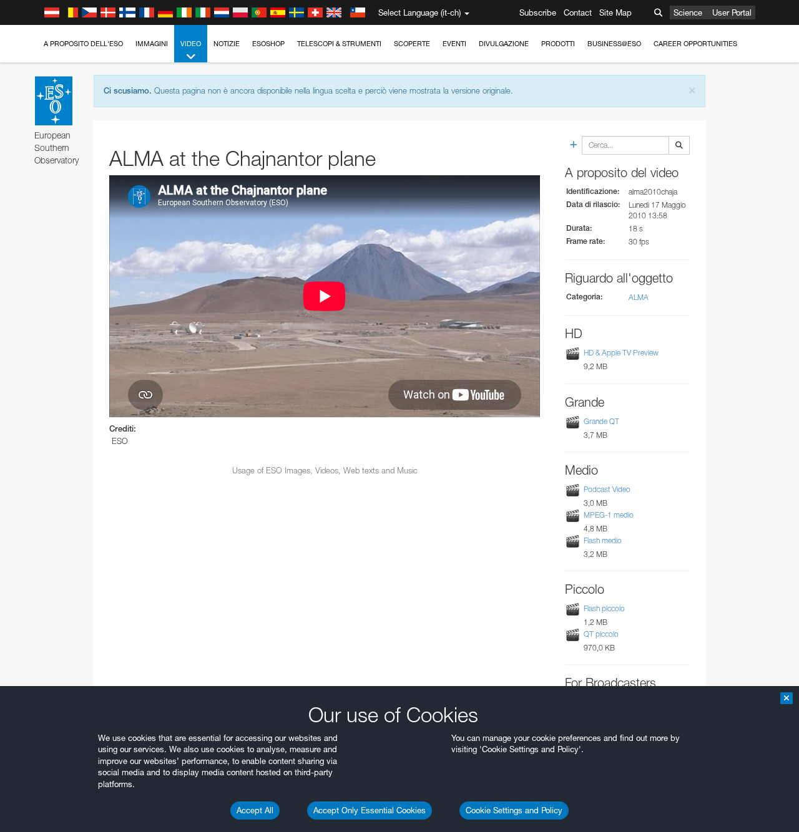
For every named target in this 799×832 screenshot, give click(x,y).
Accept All (255, 810)
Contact (578, 12)
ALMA (639, 297)
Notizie (226, 43)
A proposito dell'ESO (83, 43)
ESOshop (268, 43)
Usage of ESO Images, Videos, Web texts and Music (325, 470)
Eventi (454, 43)
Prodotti (558, 43)
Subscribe (537, 12)
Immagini (151, 43)
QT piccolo (601, 634)
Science (688, 12)
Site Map (615, 12)
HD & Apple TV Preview (621, 353)
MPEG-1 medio (609, 515)
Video (190, 43)
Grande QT (601, 421)
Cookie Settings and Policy (514, 810)
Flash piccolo (604, 608)
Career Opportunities (695, 43)
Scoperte (412, 43)
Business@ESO (614, 43)
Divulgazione (504, 43)
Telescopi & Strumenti (339, 43)
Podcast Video (607, 489)
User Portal (732, 12)
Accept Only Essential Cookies (369, 810)
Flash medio (603, 540)
